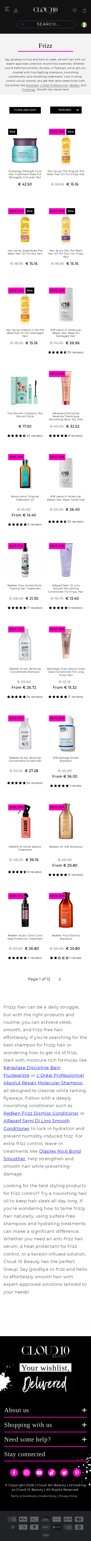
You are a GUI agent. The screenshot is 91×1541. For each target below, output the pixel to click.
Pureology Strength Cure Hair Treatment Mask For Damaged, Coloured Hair (25, 174)
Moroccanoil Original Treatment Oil (25, 498)
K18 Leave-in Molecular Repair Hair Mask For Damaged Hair (66, 333)
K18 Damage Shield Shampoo (66, 759)
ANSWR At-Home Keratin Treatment (25, 848)
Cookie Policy (48, 1496)
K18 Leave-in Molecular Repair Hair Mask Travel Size (66, 498)
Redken (75, 85)
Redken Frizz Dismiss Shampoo (66, 937)
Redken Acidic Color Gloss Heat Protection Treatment (25, 937)
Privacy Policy (68, 1496)
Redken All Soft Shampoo (66, 846)
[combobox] (46, 24)
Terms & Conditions (24, 1496)
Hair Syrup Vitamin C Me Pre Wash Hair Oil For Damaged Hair (25, 333)
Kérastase (32, 85)
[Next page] (59, 979)
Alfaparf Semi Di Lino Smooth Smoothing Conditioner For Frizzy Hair (66, 588)
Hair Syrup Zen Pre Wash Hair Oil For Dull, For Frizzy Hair (66, 253)
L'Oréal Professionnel (54, 85)
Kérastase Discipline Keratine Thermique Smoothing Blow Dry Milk (66, 416)
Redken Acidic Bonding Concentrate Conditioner (25, 759)
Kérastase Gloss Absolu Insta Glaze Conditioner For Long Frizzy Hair (66, 671)
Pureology (28, 89)
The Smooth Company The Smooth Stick (24, 415)
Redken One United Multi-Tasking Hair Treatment (24, 587)
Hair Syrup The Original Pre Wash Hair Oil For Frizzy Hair (66, 173)
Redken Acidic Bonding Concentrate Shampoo (25, 670)
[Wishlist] (74, 10)
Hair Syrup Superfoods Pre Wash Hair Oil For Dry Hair (25, 252)
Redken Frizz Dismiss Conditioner (41, 1113)
